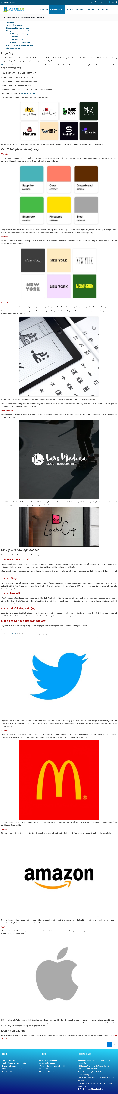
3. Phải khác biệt (16, 39)
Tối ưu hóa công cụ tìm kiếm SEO (53, 1066)
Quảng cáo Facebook (48, 1060)
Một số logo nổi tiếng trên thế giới (19, 45)
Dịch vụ (68, 9)
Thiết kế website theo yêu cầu (14, 1063)
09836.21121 (82, 1086)
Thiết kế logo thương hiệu (12, 1069)
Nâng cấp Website (47, 1072)
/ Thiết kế (23, 17)
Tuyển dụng (103, 2)
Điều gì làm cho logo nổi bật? (18, 31)
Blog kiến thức (92, 9)
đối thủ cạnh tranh (28, 93)
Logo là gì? (10, 22)
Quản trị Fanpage (47, 1069)
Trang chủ (92, 2)
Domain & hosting (9, 1066)
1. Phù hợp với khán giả (19, 34)
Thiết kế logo (6, 65)
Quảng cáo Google (47, 1063)
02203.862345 (96, 1083)
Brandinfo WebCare (10, 1072)
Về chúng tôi (43, 9)
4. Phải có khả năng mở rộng (21, 42)
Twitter (14, 634)
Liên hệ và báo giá (13, 48)
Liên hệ (114, 2)
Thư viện (104, 9)
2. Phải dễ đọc (16, 37)
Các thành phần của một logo (17, 28)
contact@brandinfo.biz (94, 1072)
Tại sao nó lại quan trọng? (16, 25)
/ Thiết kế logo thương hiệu (35, 17)
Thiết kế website (56, 9)
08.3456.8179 (92, 1069)
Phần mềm (79, 9)
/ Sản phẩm (15, 17)
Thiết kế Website (8, 1060)
